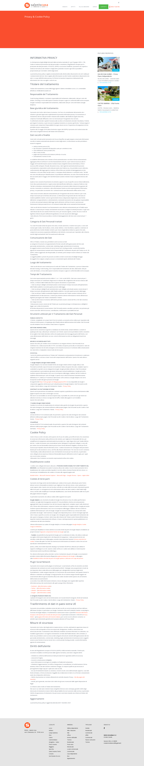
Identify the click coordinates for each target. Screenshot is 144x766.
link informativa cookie (44, 586)
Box (68, 756)
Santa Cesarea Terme (55, 751)
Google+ (33, 592)
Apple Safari (85, 475)
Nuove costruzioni (90, 740)
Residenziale (70, 742)
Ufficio (69, 735)
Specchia (51, 749)
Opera (79, 475)
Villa (68, 733)
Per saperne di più (105, 82)
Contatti (103, 6)
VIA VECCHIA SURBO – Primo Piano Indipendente (108, 75)
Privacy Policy (67, 386)
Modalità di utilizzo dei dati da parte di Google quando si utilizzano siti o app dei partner (58, 558)
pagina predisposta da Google (66, 556)
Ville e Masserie (71, 730)
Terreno (69, 740)
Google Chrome (71, 475)
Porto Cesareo (53, 744)
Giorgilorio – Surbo (54, 742)
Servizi (95, 6)
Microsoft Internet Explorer (48, 475)
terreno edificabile (72, 737)
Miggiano (51, 747)
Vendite (64, 6)
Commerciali (88, 733)
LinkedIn (33, 590)
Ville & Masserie (84, 6)
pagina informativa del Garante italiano (49, 617)
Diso (50, 735)
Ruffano (51, 730)
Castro (50, 737)
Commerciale (70, 751)
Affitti (73, 6)
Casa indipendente (72, 754)
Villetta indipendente (72, 728)
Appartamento (71, 758)
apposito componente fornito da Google (52, 532)
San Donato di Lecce (54, 756)
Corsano (51, 754)
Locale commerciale (72, 749)
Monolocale (70, 747)
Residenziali (88, 730)
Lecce (50, 728)
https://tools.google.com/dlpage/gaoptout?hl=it (53, 382)
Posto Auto (70, 744)
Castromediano (53, 740)
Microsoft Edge (61, 475)
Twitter (33, 588)
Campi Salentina (53, 733)
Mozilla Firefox (34, 475)
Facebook (34, 586)
